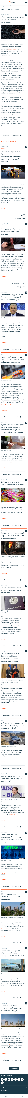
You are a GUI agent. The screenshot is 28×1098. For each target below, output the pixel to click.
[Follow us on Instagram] (12, 1079)
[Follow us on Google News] (22, 1079)
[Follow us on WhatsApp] (15, 1079)
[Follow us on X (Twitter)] (18, 1079)
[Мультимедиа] (6, 1096)
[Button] (6, 136)
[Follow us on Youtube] (2, 1079)
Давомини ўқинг (14, 1068)
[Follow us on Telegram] (5, 1079)
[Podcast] (2, 1082)
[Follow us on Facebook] (9, 1079)
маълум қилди (12, 50)
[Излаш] (22, 1096)
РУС (14, 1096)
